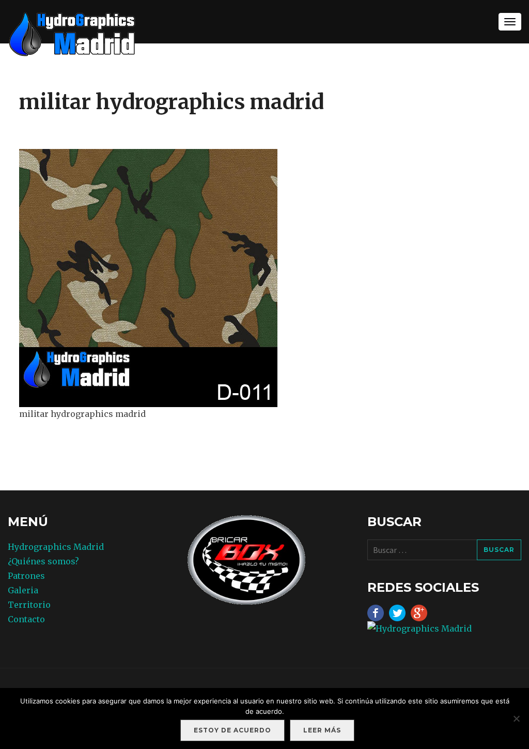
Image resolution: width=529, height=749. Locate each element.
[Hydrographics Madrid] (72, 33)
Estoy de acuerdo (232, 730)
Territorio (29, 605)
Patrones (26, 576)
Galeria (23, 590)
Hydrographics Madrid (56, 547)
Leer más (322, 730)
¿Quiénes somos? (43, 561)
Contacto (26, 619)
